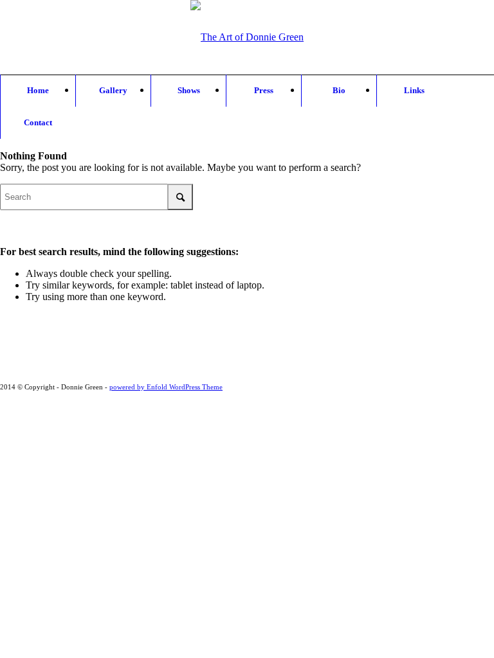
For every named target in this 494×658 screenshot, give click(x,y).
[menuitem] (37, 91)
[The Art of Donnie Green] (247, 53)
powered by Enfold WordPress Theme (166, 387)
